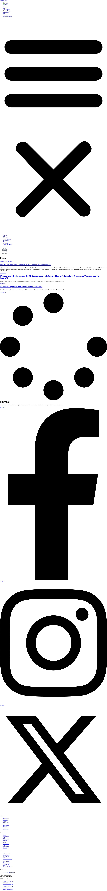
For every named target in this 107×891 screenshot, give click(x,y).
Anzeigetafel (6, 12)
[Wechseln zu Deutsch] (5, 3)
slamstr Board (6, 818)
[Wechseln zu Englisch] (5, 4)
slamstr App (5, 820)
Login (4, 821)
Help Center (6, 838)
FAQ (4, 837)
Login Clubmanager (7, 16)
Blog (4, 13)
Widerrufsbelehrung (7, 859)
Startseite (5, 7)
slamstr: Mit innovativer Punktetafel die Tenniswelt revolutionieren (25, 265)
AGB (4, 857)
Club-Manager (6, 9)
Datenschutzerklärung (8, 881)
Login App (5, 14)
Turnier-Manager (7, 10)
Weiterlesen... (3, 273)
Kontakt (5, 840)
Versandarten (6, 856)
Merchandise (6, 836)
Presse (4, 835)
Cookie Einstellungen (8, 884)
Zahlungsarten (6, 855)
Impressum (5, 882)
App (4, 8)
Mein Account (6, 853)
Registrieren (5, 822)
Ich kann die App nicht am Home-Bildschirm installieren (21, 287)
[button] (53, 125)
